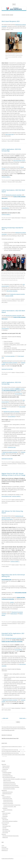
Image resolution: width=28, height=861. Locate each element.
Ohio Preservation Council (19, 160)
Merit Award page (10, 134)
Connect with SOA (5, 822)
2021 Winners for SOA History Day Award (12, 512)
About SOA (4, 764)
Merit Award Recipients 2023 (11, 21)
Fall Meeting (4, 808)
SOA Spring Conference (11, 300)
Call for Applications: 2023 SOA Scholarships (11, 150)
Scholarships (17, 180)
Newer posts (22, 718)
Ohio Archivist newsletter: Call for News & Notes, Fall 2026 (13, 754)
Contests (17, 564)
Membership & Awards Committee (13, 195)
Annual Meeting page (6, 496)
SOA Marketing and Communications (10, 785)
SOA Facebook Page (6, 826)
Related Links (5, 837)
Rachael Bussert (13, 613)
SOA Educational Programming (9, 783)
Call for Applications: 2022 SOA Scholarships (11, 383)
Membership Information (7, 792)
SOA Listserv (4, 824)
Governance (4, 770)
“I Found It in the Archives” (7, 803)
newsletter (11, 291)
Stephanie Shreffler (9, 295)
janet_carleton (19, 181)
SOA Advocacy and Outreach (9, 782)
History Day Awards (6, 813)
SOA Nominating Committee (9, 788)
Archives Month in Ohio (7, 798)
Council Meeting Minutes (7, 775)
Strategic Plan (5, 769)
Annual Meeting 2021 (6, 579)
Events (3, 795)
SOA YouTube (5, 832)
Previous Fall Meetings (7, 809)
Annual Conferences (6, 796)
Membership (4, 790)
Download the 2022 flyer (7, 369)
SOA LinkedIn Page (6, 831)
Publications (4, 818)
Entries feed (4, 847)
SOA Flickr (4, 827)
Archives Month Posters (8, 801)
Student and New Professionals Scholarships (12, 641)
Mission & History (6, 766)
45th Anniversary (5, 767)
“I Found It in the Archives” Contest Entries (11, 805)
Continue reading (6, 176)
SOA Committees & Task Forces (8, 777)
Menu (14, 4)
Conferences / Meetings (20, 299)
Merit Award (17, 139)
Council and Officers (6, 774)
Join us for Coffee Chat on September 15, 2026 (11, 751)
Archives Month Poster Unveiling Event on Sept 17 (12, 746)
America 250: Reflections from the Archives (10, 753)
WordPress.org (5, 850)
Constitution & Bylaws (6, 772)
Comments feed (5, 848)
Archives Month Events (8, 800)
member (12, 602)
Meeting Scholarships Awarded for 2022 (12, 228)
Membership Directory (7, 793)
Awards (13, 139)
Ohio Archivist (5, 819)
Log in (3, 845)
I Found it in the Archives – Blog (9, 806)
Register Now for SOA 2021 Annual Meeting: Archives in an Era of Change (13, 474)
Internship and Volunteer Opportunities (10, 835)
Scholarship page (12, 447)
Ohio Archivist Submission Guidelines (9, 821)
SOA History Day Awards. (7, 519)
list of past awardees (10, 356)
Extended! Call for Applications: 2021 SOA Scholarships (13, 634)
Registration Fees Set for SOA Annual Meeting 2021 (13, 575)
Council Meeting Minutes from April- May (10, 749)
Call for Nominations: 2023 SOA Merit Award (13, 191)
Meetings (3, 501)
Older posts (5, 718)
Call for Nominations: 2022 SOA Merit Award (13, 311)
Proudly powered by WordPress (7, 858)
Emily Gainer (16, 140)
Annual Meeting (5, 208)
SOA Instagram (5, 829)
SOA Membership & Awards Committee (11, 787)
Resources (4, 834)
